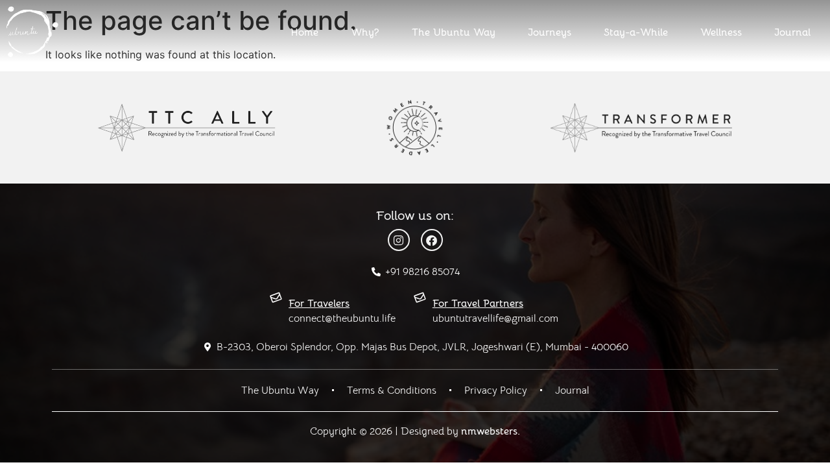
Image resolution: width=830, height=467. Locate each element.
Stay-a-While (636, 32)
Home (304, 32)
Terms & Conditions (391, 390)
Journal (792, 32)
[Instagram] (399, 240)
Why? (365, 32)
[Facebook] (432, 240)
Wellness (721, 32)
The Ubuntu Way (453, 32)
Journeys (549, 32)
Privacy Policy (495, 390)
